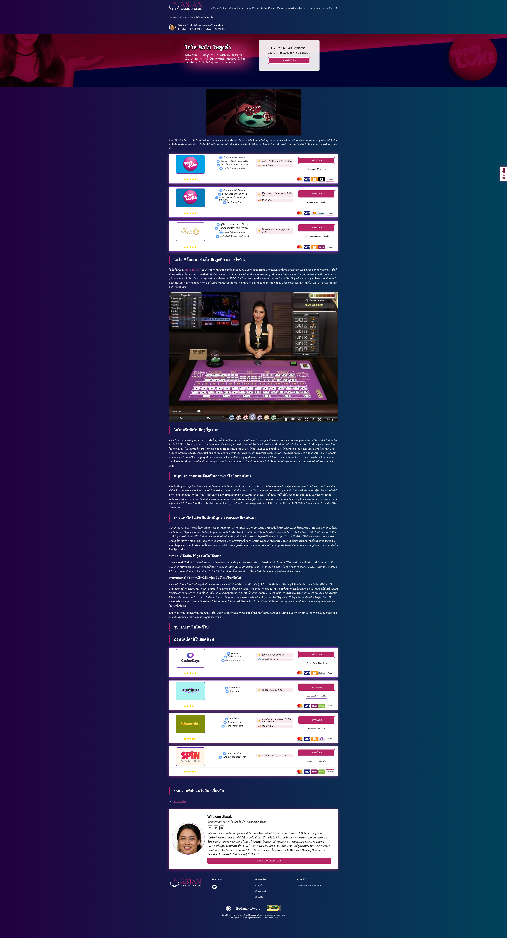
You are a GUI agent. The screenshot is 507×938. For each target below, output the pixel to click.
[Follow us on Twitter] (214, 887)
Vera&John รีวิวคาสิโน (316, 169)
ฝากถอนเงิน (313, 8)
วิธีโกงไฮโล (179, 801)
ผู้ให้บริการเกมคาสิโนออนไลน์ (289, 8)
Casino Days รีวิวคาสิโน (317, 663)
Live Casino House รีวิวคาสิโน (316, 236)
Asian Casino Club (270, 918)
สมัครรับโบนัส (289, 60)
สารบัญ (503, 173)
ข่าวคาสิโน (327, 8)
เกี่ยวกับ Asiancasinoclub (309, 885)
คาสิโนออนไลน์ (217, 8)
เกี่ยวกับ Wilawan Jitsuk (269, 860)
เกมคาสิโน (251, 8)
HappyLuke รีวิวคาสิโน (316, 202)
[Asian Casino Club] (181, 6)
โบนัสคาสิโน (266, 8)
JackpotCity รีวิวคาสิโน (316, 696)
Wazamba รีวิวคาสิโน (317, 729)
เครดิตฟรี (258, 885)
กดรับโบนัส (316, 160)
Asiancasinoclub (256, 821)
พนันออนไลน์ (192, 269)
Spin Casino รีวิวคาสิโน (317, 761)
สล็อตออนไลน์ (235, 8)
